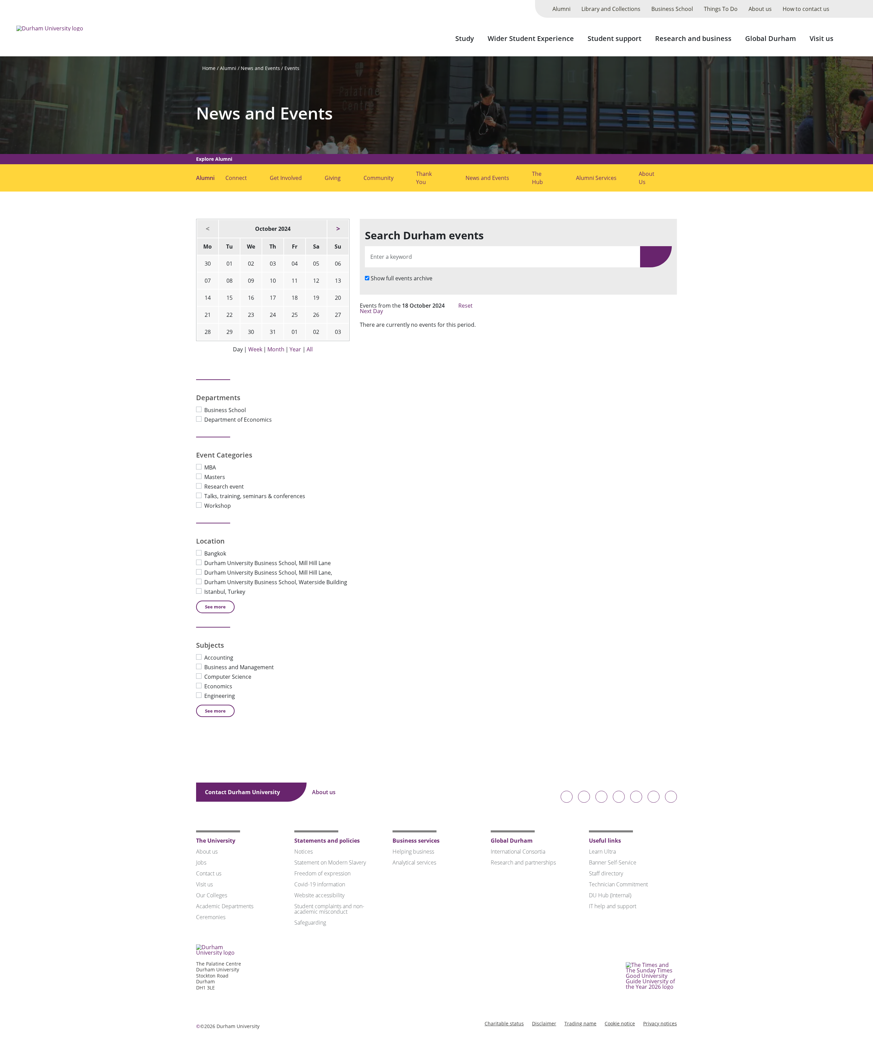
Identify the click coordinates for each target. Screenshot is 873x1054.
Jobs (201, 862)
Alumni (561, 9)
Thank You (424, 178)
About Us (646, 178)
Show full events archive (401, 278)
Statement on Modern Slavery (330, 862)
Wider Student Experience (531, 38)
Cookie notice (620, 1023)
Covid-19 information (319, 884)
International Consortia (518, 851)
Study (464, 38)
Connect (236, 178)
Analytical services (414, 862)
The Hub (537, 178)
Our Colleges (211, 895)
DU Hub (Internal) (610, 895)
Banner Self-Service (612, 862)
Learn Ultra (602, 851)
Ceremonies (210, 917)
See (215, 607)
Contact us (208, 873)
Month (275, 349)
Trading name (580, 1023)
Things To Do (721, 9)
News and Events (260, 68)
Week (255, 349)
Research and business (693, 38)
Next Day (372, 311)
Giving (333, 178)
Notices (303, 851)
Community (379, 178)
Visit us (821, 38)
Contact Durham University (243, 792)
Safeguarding (310, 922)
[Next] (338, 229)
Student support (614, 38)
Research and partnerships (523, 862)
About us (760, 9)
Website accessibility (319, 895)
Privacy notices (660, 1023)
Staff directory (606, 873)
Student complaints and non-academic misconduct (329, 908)
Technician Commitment (618, 884)
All (310, 349)
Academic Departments (224, 906)
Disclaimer (544, 1023)
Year (295, 349)
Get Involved (286, 178)
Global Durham (770, 38)
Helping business (413, 851)
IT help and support (612, 906)
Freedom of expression (322, 873)
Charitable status (504, 1023)
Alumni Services (596, 178)
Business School (672, 9)
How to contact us (806, 9)
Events (291, 68)
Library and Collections (610, 9)
